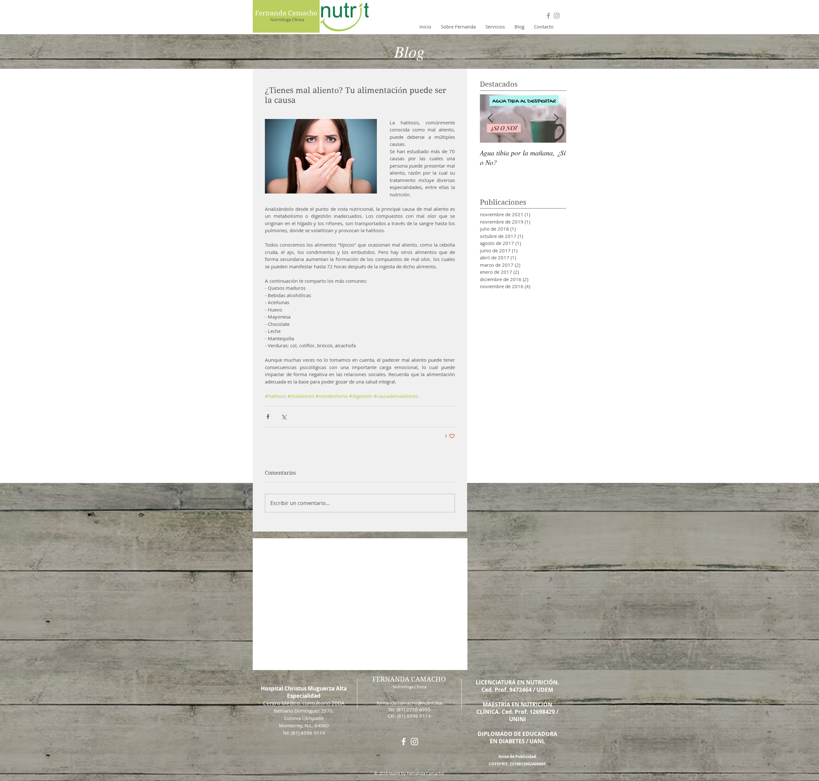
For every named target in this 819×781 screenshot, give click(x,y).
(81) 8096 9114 (414, 716)
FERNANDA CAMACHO (409, 679)
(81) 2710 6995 (414, 709)
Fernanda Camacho (286, 13)
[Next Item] (556, 118)
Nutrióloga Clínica (287, 19)
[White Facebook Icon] (404, 741)
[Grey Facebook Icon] (548, 16)
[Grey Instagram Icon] (557, 16)
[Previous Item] (490, 118)
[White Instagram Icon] (414, 741)
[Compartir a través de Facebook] (268, 417)
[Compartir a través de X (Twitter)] (284, 417)
